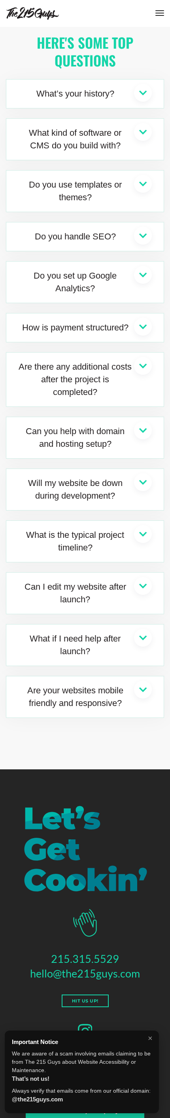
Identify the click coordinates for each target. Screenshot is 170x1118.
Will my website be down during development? (75, 489)
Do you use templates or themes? (75, 191)
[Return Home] (32, 13)
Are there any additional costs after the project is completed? (75, 379)
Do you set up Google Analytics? (75, 282)
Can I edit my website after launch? (75, 593)
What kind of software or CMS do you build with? (75, 139)
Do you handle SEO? (75, 236)
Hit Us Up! (85, 1001)
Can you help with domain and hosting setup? (75, 437)
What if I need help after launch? (75, 645)
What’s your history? (75, 94)
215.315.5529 (85, 958)
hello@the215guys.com (85, 973)
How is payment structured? (75, 327)
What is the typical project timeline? (75, 541)
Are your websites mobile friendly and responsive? (75, 696)
